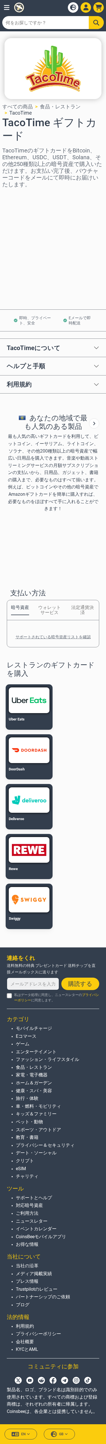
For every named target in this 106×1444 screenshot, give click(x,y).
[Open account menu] (86, 7)
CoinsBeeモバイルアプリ (41, 1236)
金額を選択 (15, 220)
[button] (6, 7)
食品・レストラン (60, 107)
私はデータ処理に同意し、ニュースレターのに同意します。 (56, 997)
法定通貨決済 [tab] (82, 610)
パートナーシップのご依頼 (43, 1296)
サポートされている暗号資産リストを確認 (53, 637)
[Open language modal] (73, 7)
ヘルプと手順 (26, 366)
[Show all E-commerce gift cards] (94, 423)
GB (61, 1434)
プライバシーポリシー (38, 1333)
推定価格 (12, 244)
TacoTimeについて (33, 347)
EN (23, 1434)
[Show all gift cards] (94, 423)
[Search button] (96, 22)
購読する (80, 983)
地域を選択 (15, 195)
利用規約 (19, 384)
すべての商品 (17, 107)
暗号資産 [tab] (20, 607)
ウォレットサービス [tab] (49, 610)
